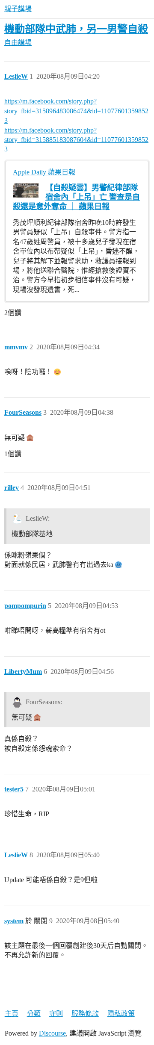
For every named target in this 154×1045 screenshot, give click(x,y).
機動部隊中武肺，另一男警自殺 (76, 29)
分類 (34, 1013)
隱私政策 (121, 1013)
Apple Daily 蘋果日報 (44, 172)
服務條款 (85, 1013)
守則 (56, 1013)
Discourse (52, 1033)
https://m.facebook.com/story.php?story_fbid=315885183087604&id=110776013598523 (76, 140)
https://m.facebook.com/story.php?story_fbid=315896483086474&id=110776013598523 (76, 110)
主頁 (11, 1013)
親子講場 (18, 8)
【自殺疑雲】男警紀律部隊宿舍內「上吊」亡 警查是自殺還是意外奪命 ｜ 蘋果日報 (76, 197)
